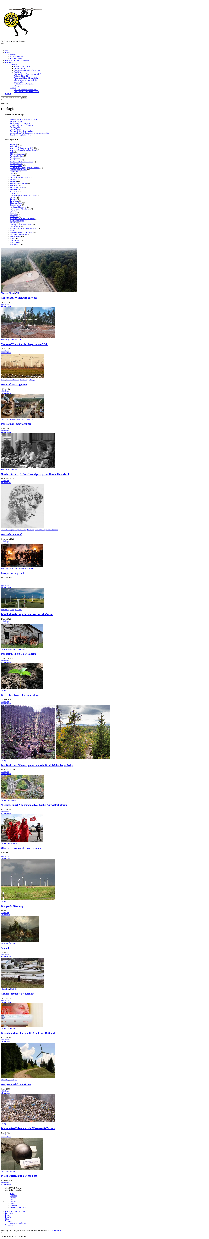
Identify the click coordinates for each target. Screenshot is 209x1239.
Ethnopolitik (14, 172)
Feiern (12, 174)
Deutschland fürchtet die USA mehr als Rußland (28, 1033)
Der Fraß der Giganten (14, 384)
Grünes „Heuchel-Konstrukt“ (17, 993)
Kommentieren (6, 353)
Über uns (8, 52)
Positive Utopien (15, 129)
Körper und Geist (16, 203)
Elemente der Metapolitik (18, 170)
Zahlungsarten (10, 1227)
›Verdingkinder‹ (15, 127)
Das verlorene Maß (11, 534)
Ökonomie (13, 215)
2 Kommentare (6, 483)
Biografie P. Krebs (16, 58)
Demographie (18, 82)
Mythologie (14, 211)
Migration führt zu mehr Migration (21, 125)
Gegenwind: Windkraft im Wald (19, 297)
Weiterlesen (5, 304)
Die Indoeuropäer (20, 68)
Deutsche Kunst (15, 160)
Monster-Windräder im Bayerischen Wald (24, 344)
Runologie (13, 223)
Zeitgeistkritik (14, 242)
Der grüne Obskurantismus (16, 1084)
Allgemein (13, 144)
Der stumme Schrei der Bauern (18, 653)
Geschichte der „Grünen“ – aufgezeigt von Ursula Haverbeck (35, 474)
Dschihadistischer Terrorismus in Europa (23, 119)
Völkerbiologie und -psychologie (25, 80)
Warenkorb (9, 1225)
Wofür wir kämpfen (16, 56)
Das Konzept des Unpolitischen (20, 123)
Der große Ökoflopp (12, 906)
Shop (7, 1219)
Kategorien (9, 62)
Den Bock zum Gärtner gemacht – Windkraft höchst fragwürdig (37, 765)
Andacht (5, 948)
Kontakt (8, 94)
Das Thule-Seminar (16, 156)
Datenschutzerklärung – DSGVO (16, 1211)
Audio (12, 152)
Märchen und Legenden (18, 207)
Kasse (7, 1215)
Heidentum (13, 191)
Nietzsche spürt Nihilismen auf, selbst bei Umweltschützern (34, 804)
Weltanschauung (15, 236)
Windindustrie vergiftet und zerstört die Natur (27, 614)
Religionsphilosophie (21, 76)
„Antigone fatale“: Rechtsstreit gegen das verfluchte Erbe (29, 133)
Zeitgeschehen (14, 244)
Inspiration (13, 197)
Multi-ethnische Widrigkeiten (24, 84)
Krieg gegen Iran (15, 205)
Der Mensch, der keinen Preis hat (21, 131)
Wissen (12, 238)
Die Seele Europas (16, 166)
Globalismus (14, 189)
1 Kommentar (5, 858)
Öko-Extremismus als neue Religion (21, 847)
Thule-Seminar (55, 1230)
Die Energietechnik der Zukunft (19, 1175)
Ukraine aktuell (15, 226)
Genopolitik (14, 179)
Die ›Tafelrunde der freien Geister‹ (26, 90)
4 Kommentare (6, 306)
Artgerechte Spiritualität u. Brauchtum (27, 70)
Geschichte (18, 72)
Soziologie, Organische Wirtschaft (21, 225)
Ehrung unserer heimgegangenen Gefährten (25, 168)
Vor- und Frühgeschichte (22, 66)
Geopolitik (13, 181)
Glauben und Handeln (17, 187)
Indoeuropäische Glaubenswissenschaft (27, 74)
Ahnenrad (13, 54)
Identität (12, 193)
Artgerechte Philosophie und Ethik (26, 78)
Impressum (13, 1205)
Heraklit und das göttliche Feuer (21, 135)
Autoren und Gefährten (18, 1223)
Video (12, 230)
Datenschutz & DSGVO (18, 1207)
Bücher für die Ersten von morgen (17, 60)
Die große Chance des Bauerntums (20, 695)
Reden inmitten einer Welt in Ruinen (26, 92)
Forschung (13, 64)
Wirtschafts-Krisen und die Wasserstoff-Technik (28, 1128)
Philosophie (14, 217)
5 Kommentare (6, 587)
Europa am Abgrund (12, 573)
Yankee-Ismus (14, 240)
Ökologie (17, 86)
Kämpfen (13, 88)
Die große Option (16, 121)
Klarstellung (14, 201)
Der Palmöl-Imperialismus (16, 423)
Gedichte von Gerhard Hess (19, 177)
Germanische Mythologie (18, 183)
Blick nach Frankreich (17, 154)
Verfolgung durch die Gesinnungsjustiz (23, 228)
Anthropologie (15, 146)
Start (6, 50)
